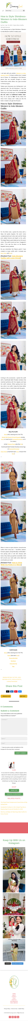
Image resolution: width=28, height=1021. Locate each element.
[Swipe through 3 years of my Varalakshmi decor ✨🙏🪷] (14, 904)
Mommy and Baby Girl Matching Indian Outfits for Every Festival (14, 813)
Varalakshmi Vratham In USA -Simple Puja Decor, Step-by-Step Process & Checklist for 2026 (13, 808)
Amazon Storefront (14, 794)
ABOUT (14, 995)
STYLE (14, 998)
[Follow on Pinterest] (15, 1017)
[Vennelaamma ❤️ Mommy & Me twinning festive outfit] (14, 927)
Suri (3, 25)
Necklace (13, 661)
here (2, 253)
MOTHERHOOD (14, 1001)
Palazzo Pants (11, 444)
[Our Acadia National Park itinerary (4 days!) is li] (14, 950)
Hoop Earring (13, 663)
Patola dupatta (16, 679)
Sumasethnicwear (17, 439)
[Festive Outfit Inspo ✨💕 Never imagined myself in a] (14, 881)
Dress (5, 434)
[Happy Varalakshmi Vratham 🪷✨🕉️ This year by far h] (14, 858)
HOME (14, 993)
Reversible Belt (13, 658)
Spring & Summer (5, 27)
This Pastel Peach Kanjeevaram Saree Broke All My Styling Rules (14, 803)
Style (14, 25)
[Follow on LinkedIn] (18, 1017)
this (21, 444)
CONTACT (14, 996)
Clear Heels (4, 451)
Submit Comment (21, 753)
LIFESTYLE (14, 999)
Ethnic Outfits (20, 25)
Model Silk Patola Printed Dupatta (11, 437)
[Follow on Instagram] (13, 1017)
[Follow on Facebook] (10, 1017)
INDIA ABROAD (14, 1003)
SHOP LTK (14, 790)
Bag (13, 666)
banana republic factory (10, 677)
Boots (9, 655)
